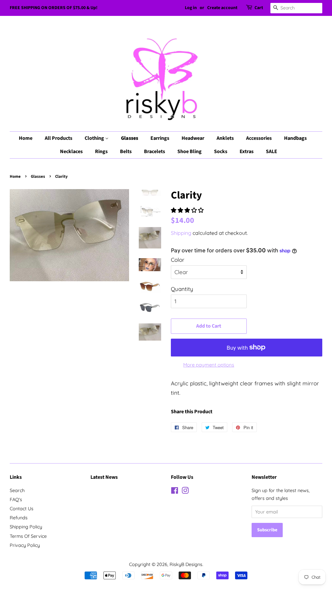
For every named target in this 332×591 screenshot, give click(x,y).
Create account (222, 8)
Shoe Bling (189, 151)
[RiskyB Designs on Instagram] (185, 492)
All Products (58, 138)
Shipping (181, 233)
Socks (220, 151)
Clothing (95, 138)
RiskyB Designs (186, 564)
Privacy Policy (25, 545)
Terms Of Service (28, 536)
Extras (247, 151)
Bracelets (154, 151)
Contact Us (21, 509)
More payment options (208, 365)
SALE (271, 151)
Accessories (259, 138)
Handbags (295, 138)
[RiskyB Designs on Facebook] (174, 492)
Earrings (159, 138)
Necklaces (71, 151)
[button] (188, 210)
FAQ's (16, 499)
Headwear (193, 138)
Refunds (19, 518)
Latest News (104, 477)
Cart (259, 8)
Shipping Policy (26, 527)
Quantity (182, 288)
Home (25, 138)
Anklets (225, 138)
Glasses (129, 138)
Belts (126, 151)
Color (177, 259)
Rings (101, 151)
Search (17, 490)
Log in (191, 8)
